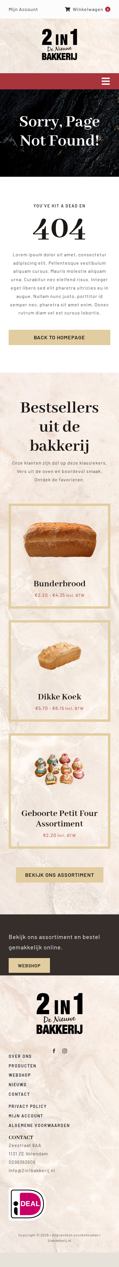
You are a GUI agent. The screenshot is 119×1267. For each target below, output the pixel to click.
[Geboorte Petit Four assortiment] (59, 742)
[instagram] (64, 1051)
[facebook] (54, 1051)
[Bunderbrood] (59, 512)
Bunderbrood (60, 584)
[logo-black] (59, 995)
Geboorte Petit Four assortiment (59, 818)
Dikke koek (59, 697)
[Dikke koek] (59, 629)
